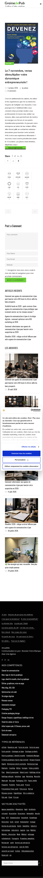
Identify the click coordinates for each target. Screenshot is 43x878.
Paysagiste (15, 838)
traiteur (17, 851)
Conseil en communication (10, 670)
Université (5, 855)
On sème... (6, 641)
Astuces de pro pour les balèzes (20, 615)
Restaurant (5, 842)
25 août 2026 (12, 389)
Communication (15, 817)
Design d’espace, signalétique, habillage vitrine (18, 717)
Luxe (27, 830)
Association (13, 813)
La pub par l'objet (21, 623)
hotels (19, 826)
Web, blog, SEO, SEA (8, 687)
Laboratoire (15, 830)
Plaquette (5, 785)
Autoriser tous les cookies (21, 453)
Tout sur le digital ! (18, 641)
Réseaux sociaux (7, 700)
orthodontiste (6, 838)
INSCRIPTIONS (15, 147)
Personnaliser (20, 460)
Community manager (9, 705)
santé (12, 842)
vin (10, 855)
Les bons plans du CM (10, 628)
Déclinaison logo (32, 764)
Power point (20, 785)
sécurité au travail (8, 851)
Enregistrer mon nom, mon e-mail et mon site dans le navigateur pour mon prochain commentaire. (20, 273)
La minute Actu (7, 623)
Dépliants (5, 768)
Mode (18, 834)
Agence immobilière (8, 809)
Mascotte (37, 776)
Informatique (6, 830)
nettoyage (31, 834)
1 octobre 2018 (12, 88)
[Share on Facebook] (12, 156)
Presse (27, 785)
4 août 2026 (11, 491)
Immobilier (26, 826)
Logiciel (22, 830)
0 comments (12, 90)
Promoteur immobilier (27, 838)
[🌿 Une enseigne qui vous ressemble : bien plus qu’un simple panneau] (21, 550)
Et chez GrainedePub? (29, 619)
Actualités (6, 648)
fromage (32, 822)
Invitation (18, 776)
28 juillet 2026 (12, 530)
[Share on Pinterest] (21, 156)
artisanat (5, 813)
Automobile (30, 813)
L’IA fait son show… (27, 628)
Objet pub (5, 780)
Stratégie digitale (8, 696)
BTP (7, 817)
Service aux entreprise (22, 842)
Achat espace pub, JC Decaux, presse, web (16, 726)
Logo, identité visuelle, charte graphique (15, 679)
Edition (18, 768)
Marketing (29, 776)
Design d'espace (35, 760)
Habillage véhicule (8, 776)
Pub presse (23, 789)
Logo (23, 776)
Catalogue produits (31, 751)
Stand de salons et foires (10, 722)
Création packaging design (11, 713)
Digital (4, 764)
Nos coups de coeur (19, 632)
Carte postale (6, 751)
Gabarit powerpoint (12, 772)
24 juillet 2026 (12, 570)
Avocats (37, 813)
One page (12, 780)
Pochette (12, 785)
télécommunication (28, 851)
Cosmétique (33, 817)
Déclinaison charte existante (16, 764)
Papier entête (32, 780)
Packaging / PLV (21, 780)
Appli (26, 809)
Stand (10, 797)
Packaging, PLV (7, 709)
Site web (4, 797)
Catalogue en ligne (18, 751)
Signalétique (18, 793)
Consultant (24, 817)
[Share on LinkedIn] (18, 156)
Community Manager (32, 755)
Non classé (6, 632)
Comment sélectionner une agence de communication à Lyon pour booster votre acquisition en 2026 (19, 329)
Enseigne (25, 768)
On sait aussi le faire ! (24, 636)
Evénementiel (24, 822)
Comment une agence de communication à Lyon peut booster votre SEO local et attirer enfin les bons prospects (21, 299)
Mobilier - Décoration (9, 834)
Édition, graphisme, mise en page (13, 683)
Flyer (3, 772)
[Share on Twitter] (15, 156)
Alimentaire (19, 809)
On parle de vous (8, 636)
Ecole (11, 822)
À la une (16, 797)
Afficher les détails (29, 447)
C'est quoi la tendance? (11, 619)
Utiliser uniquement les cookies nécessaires (21, 466)
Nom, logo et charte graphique (12, 675)
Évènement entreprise (9, 734)
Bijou (3, 817)
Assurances (21, 813)
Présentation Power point (10, 789)
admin (26, 88)
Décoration (5, 822)
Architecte (32, 809)
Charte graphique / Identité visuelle (13, 755)
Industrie (34, 826)
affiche (4, 747)
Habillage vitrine (35, 772)
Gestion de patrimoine (9, 826)
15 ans (4, 615)
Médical (24, 834)
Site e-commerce (28, 793)
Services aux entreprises (10, 847)
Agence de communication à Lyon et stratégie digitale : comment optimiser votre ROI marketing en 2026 (20, 319)
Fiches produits (34, 768)
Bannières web (12, 747)
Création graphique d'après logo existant (15, 760)
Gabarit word (24, 772)
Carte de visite (23, 747)
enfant (17, 822)
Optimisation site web (9, 692)
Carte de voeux (7, 730)
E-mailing (12, 768)
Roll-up (30, 789)
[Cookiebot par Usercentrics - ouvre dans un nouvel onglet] (30, 410)
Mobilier (33, 830)
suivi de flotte (24, 847)
